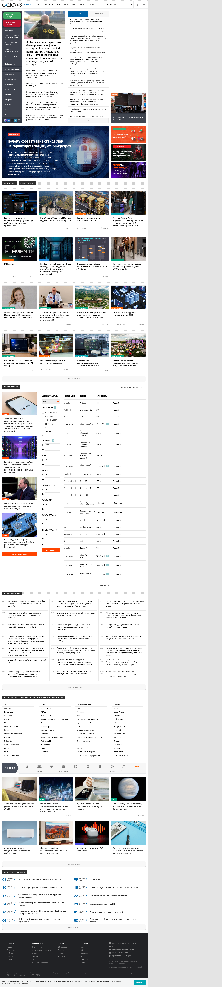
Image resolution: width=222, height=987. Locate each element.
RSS (113, 946)
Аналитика (48, 5)
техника (10, 768)
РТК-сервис (45, 744)
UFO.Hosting (46, 708)
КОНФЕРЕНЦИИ (62, 5)
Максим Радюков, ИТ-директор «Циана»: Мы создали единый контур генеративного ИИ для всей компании (87, 82)
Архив (9, 959)
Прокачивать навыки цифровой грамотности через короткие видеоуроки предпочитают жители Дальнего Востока (74, 662)
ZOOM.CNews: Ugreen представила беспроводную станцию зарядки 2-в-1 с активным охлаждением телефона (123, 662)
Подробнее (117, 403)
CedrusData (118, 719)
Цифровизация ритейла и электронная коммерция (114, 887)
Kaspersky (8, 730)
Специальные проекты (41, 950)
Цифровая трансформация (88, 755)
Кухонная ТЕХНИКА (99, 770)
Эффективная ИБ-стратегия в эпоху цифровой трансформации (39, 895)
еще (136, 770)
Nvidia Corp (9, 741)
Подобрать (51, 550)
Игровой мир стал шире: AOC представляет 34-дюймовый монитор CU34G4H (124, 637)
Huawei (7, 719)
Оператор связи (84, 741)
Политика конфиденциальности (125, 949)
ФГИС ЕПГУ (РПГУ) (121, 755)
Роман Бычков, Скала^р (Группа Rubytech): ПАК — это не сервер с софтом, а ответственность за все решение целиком (87, 92)
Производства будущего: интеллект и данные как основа (113, 920)
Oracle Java (118, 744)
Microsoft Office (120, 733)
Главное (78, 14)
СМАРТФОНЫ (27, 770)
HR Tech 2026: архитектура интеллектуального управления (39, 920)
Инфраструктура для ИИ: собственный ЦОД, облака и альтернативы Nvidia (43, 912)
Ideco (6, 723)
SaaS (79, 715)
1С (5, 705)
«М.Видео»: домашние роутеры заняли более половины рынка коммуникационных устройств (27, 603)
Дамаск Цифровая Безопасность (55, 719)
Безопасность (10, 74)
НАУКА (91, 5)
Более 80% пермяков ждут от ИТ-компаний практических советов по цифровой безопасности (75, 626)
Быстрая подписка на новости (124, 943)
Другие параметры (49, 545)
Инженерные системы (86, 733)
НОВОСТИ (37, 5)
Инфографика (10, 115)
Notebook (81, 712)
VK (82, 950)
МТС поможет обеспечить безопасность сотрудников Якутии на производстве (74, 672)
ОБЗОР (114, 94)
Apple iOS (117, 708)
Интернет (8, 100)
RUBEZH (7, 752)
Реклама (61, 950)
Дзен (83, 962)
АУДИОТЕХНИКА (124, 770)
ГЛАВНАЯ (27, 5)
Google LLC (8, 715)
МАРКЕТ (74, 5)
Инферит (45, 723)
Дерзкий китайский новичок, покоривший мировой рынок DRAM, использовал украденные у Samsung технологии (86, 101)
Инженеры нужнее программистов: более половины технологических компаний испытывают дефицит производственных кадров (124, 651)
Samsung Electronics (12, 755)
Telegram (84, 959)
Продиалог (118, 752)
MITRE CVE (118, 737)
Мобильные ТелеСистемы (52, 737)
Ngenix (7, 737)
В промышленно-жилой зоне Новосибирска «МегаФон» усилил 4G (76, 614)
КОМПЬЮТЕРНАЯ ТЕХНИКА (39, 770)
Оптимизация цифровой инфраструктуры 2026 (40, 887)
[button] (136, 4)
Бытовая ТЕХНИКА (88, 770)
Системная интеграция (86, 752)
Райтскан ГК (46, 741)
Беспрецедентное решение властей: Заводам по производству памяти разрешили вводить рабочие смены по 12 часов (44, 117)
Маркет (35, 953)
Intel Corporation (11, 726)
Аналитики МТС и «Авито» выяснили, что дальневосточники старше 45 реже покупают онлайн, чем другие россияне (76, 650)
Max (82, 947)
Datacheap (8, 712)
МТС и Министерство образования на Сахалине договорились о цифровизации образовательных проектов (124, 615)
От (43, 445)
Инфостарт (45, 726)
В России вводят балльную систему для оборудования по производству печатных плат (86, 21)
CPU (78, 708)
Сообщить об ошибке (120, 952)
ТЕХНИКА (82, 5)
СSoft (43, 748)
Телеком (8, 94)
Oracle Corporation (11, 744)
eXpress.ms (118, 723)
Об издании (62, 947)
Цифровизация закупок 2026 (103, 904)
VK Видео (84, 953)
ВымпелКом (46, 715)
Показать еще (74, 379)
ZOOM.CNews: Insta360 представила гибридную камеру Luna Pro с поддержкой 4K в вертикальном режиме (125, 673)
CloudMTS (49, 416)
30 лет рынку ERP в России (11, 43)
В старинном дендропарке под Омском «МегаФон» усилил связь (122, 625)
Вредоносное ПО (84, 723)
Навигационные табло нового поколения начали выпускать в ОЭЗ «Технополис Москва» (25, 615)
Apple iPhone (119, 712)
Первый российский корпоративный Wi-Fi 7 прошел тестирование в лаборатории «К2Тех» (76, 638)
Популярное (98, 14)
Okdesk (117, 741)
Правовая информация (121, 956)
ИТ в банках (9, 84)
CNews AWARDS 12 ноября (10, 23)
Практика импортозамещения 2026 (106, 912)
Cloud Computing (84, 705)
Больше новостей (74, 687)
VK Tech (44, 712)
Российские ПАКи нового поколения (11, 58)
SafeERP (117, 748)
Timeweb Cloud (51, 412)
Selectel (48, 428)
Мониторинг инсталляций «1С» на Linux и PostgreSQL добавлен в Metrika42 (26, 625)
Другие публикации (20, 554)
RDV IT (7, 748)
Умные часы (75, 770)
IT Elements (95, 879)
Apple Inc (8, 708)
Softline (48, 432)
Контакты (62, 956)
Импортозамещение (12, 69)
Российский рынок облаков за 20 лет (12, 36)
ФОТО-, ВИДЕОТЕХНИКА (63, 770)
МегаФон (44, 733)
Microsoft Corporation (13, 733)
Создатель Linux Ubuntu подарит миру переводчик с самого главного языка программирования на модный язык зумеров (88, 50)
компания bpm (47, 730)
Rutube (83, 956)
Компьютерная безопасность (89, 737)
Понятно (139, 982)
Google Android (120, 726)
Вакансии (62, 953)
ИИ (78, 726)
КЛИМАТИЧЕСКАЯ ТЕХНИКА (112, 770)
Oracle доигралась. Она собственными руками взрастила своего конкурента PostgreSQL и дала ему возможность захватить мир (41, 74)
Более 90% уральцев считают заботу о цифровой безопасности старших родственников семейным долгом (24, 673)
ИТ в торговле (10, 89)
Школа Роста (9, 30)
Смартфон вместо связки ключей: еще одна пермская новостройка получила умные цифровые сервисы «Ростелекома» (75, 603)
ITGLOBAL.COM (51, 420)
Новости (10, 947)
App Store (117, 705)
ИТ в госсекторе (10, 79)
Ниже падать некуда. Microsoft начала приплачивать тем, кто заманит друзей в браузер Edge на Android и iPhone (42, 94)
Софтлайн (45, 752)
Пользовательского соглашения (15, 983)
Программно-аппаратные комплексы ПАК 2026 (128, 118)
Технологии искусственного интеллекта (108, 895)
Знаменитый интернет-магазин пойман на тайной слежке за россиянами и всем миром (87, 30)
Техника (35, 956)
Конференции (38, 947)
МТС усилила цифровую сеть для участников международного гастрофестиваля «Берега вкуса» (125, 603)
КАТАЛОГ (129, 5)
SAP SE (43, 705)
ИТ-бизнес (8, 105)
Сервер (80, 748)
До (43, 449)
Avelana (117, 715)
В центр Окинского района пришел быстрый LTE (27, 661)
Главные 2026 (11, 51)
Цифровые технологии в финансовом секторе (39, 879)
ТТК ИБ (43, 755)
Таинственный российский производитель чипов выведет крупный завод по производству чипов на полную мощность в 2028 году (87, 60)
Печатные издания (40, 962)
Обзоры (10, 956)
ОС (78, 744)
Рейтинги (8, 110)
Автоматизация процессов (88, 719)
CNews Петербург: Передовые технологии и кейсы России (41, 904)
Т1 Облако (49, 424)
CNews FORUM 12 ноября (10, 16)
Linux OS (117, 730)
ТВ (97, 5)
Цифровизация (10, 64)
